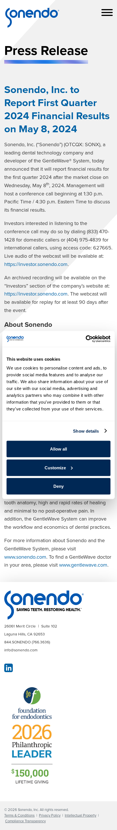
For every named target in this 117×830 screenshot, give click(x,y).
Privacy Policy (49, 815)
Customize (55, 467)
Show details (86, 430)
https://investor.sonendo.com (36, 264)
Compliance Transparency (25, 821)
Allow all (58, 449)
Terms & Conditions (19, 815)
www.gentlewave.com (83, 565)
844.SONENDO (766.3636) (27, 642)
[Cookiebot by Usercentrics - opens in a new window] (85, 339)
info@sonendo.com (20, 650)
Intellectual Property (80, 815)
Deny (58, 486)
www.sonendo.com (25, 557)
